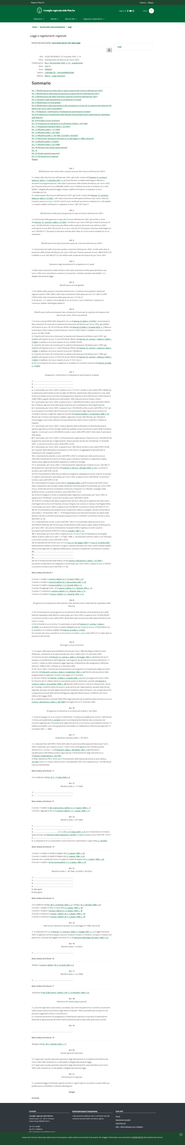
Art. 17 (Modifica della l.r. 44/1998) (46, 144)
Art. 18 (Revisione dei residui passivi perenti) (49, 147)
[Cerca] (151, 10)
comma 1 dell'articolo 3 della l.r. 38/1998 (48, 702)
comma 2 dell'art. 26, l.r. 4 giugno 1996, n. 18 (68, 916)
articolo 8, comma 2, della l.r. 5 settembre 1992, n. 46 (63, 672)
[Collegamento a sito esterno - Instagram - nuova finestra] (133, 10)
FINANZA (48, 69)
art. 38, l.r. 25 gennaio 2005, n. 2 (59, 904)
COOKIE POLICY (138, 1137)
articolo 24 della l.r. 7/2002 (74, 630)
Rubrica (143, 2)
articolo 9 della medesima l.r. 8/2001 (62, 834)
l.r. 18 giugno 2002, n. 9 (74, 482)
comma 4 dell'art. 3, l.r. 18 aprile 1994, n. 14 (68, 591)
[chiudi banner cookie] (181, 1134)
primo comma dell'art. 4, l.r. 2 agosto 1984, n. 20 (67, 862)
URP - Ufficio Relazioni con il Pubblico (129, 1127)
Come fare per (121, 1123)
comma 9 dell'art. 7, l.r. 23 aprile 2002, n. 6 (65, 585)
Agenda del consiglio (123, 1120)
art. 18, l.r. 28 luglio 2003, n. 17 (54, 1044)
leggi (70, 26)
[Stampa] (109, 50)
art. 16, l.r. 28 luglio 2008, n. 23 (89, 904)
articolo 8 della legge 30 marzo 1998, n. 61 (91, 937)
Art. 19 (34, 150)
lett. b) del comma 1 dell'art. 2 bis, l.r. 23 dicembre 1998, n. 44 (65, 992)
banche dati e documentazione (52, 26)
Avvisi (118, 1116)
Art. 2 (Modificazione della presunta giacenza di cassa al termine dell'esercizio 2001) (65, 93)
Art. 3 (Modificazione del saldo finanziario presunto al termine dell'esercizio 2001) (65, 96)
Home (34, 26)
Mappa (150, 2)
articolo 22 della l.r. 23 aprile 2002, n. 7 (88, 327)
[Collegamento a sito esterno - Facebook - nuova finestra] (127, 10)
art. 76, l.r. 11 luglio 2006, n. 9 (58, 777)
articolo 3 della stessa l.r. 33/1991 (47, 755)
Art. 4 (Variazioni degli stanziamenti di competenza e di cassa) (56, 99)
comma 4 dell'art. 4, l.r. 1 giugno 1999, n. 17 (73, 810)
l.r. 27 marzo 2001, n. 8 (75, 831)
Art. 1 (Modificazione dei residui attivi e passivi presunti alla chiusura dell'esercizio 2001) (67, 90)
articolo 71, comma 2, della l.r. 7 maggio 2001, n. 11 (74, 931)
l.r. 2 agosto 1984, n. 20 (75, 853)
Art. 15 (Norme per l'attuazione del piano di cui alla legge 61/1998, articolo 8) (63, 138)
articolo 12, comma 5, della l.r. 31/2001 (51, 222)
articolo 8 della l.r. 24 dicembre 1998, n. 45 (92, 413)
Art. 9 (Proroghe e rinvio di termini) (46, 120)
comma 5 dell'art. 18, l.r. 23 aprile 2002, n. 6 (57, 965)
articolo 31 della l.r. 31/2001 (84, 321)
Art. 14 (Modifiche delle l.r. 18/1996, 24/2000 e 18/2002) (55, 135)
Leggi (119, 46)
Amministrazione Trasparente (84, 1111)
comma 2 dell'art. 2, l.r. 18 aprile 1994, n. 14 (75, 588)
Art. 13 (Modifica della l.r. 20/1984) (46, 132)
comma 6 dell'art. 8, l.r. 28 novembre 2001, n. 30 (67, 582)
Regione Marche (37, 2)
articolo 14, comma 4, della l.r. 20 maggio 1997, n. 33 (73, 657)
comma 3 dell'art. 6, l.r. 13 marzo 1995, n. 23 (66, 579)
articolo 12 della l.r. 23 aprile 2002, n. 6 (65, 678)
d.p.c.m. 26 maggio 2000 (78, 542)
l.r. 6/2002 (56, 720)
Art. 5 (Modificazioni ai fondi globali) (46, 102)
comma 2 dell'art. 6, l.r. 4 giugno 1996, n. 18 (65, 910)
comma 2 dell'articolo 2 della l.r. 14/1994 (84, 560)
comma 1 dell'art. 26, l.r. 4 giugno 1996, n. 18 (68, 913)
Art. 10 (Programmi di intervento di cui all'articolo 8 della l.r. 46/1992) (60, 123)
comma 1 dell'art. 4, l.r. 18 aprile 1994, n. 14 (67, 594)
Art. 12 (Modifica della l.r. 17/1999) (46, 129)
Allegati (35, 159)
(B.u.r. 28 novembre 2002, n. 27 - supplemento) (64, 63)
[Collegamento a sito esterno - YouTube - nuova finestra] (130, 10)
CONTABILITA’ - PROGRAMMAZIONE (59, 72)
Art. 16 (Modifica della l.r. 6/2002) (45, 141)
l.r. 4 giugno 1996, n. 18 (73, 907)
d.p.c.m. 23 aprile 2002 (100, 542)
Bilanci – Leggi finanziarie (55, 75)
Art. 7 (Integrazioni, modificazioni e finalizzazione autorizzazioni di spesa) (61, 111)
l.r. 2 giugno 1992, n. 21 (75, 530)
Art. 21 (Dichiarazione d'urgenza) (45, 156)
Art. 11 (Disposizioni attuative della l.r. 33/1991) (51, 126)
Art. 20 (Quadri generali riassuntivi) (46, 153)
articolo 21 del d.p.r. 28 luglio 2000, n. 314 (80, 467)
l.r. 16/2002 (102, 840)
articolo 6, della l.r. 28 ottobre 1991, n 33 (73, 749)
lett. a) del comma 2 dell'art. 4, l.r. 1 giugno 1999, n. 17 (70, 807)
